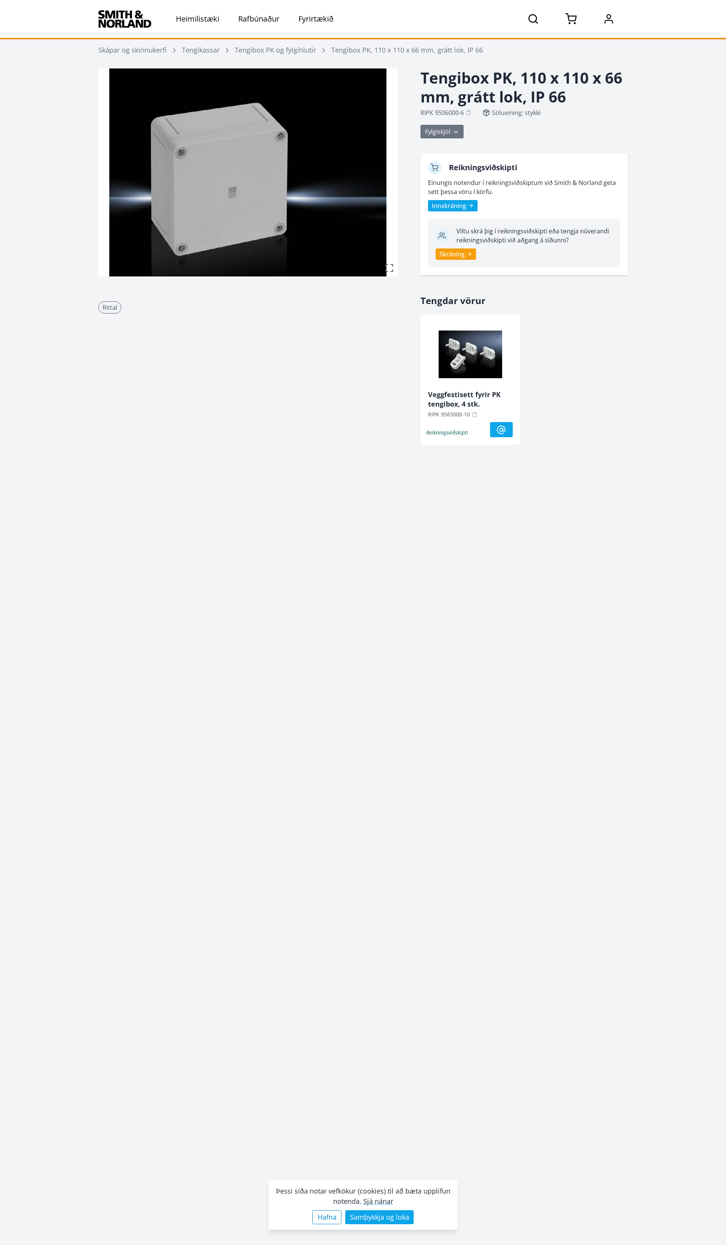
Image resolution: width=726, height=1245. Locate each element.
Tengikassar (201, 49)
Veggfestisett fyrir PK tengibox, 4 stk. (464, 399)
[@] (501, 429)
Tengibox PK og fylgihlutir (275, 49)
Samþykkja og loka (379, 1217)
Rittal (109, 307)
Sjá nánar (378, 1201)
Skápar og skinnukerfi (132, 49)
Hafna (327, 1217)
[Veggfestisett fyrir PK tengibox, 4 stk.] (470, 356)
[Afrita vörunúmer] (468, 112)
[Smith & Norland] (124, 19)
